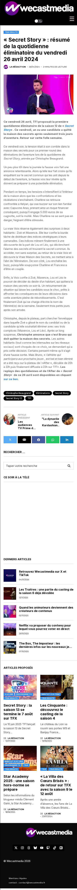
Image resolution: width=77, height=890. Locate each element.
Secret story (62, 393)
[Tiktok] (54, 848)
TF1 (29, 398)
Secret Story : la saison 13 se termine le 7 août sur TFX (18, 711)
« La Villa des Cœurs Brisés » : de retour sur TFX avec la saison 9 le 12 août (56, 785)
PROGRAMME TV (24, 694)
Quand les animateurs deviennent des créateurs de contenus (46, 609)
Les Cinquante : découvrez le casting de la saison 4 (54, 711)
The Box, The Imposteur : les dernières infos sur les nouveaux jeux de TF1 (46, 647)
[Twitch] (48, 848)
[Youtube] (41, 848)
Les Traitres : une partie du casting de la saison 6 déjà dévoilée (46, 591)
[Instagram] (22, 848)
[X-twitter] (16, 848)
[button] (39, 21)
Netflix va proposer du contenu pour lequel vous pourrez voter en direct (45, 627)
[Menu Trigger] (71, 19)
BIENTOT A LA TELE (50, 694)
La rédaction (17, 67)
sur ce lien (11, 379)
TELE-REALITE (11, 32)
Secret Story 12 (14, 398)
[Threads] (29, 848)
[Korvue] (61, 848)
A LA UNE (9, 694)
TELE (26, 765)
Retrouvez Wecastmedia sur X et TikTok (42, 573)
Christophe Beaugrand (18, 393)
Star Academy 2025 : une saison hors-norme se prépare (19, 783)
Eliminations (43, 393)
